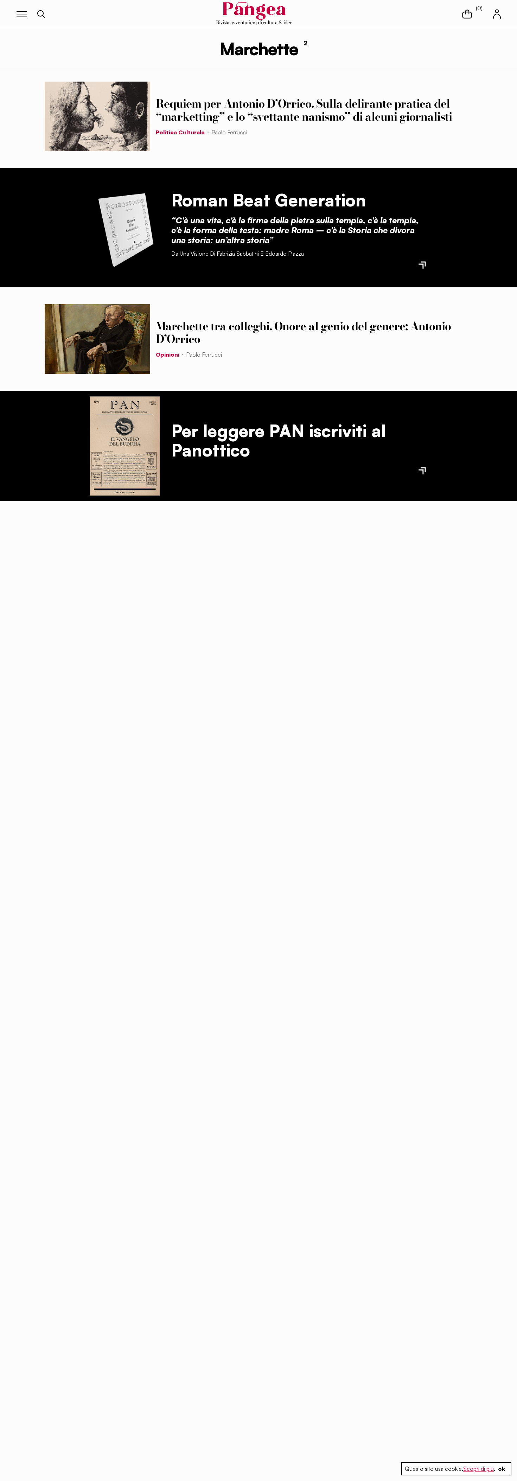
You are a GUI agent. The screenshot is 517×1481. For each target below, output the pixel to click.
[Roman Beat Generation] (125, 227)
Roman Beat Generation (268, 200)
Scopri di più (478, 1469)
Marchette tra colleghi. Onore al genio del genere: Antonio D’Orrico (303, 333)
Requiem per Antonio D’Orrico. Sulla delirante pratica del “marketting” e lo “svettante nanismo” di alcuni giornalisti (304, 110)
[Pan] (125, 446)
